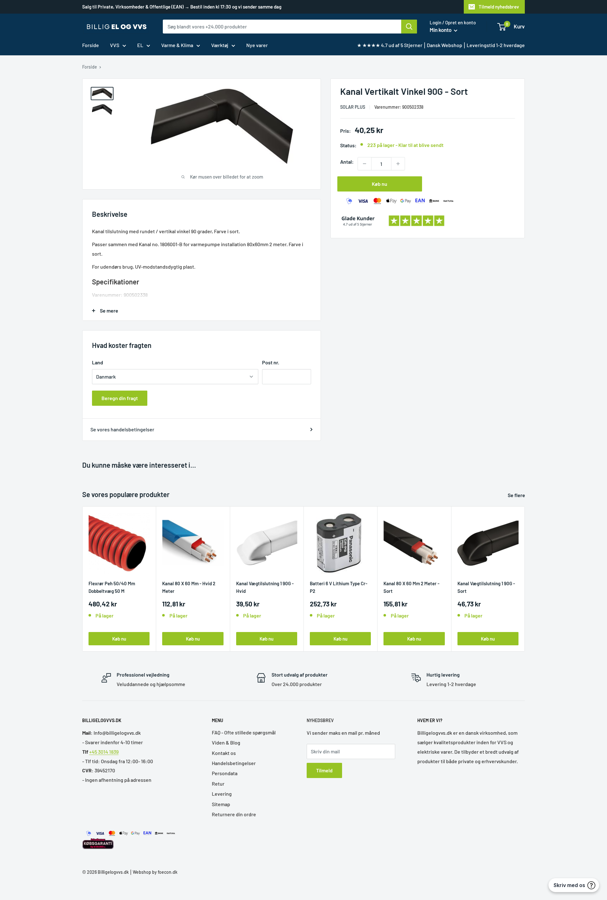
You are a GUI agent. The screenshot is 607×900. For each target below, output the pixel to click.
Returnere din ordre (234, 814)
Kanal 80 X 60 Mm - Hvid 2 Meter (188, 587)
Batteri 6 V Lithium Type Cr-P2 (338, 587)
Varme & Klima (177, 45)
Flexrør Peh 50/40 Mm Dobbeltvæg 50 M (112, 587)
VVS (114, 45)
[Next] (524, 578)
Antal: (347, 162)
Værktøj (219, 45)
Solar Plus (352, 107)
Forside (90, 45)
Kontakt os (224, 753)
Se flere (517, 495)
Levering (222, 794)
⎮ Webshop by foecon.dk (153, 872)
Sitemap (221, 804)
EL (140, 45)
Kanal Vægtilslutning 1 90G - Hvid (265, 587)
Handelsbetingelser (234, 763)
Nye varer (257, 45)
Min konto (441, 30)
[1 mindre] (364, 163)
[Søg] (409, 26)
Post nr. (270, 362)
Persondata (224, 773)
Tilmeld (324, 770)
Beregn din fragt (119, 398)
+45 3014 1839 (104, 752)
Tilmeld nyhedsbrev (499, 6)
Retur (218, 784)
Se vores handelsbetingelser (122, 429)
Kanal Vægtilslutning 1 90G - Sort (486, 587)
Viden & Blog (226, 742)
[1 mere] (398, 163)
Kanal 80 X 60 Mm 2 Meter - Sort (411, 587)
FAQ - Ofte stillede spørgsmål (244, 732)
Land (97, 362)
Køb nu (379, 184)
